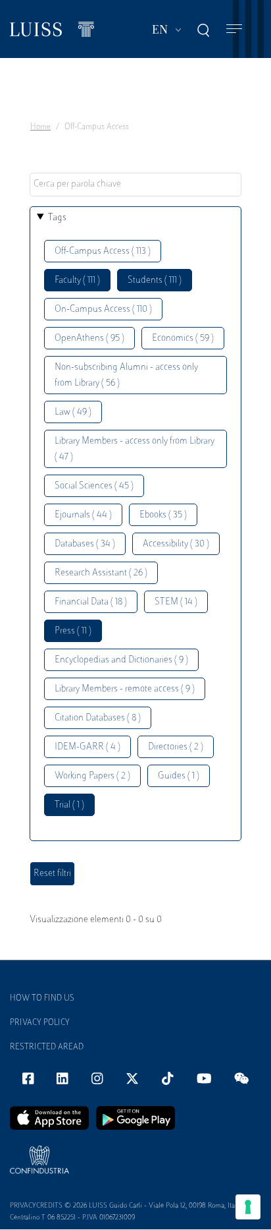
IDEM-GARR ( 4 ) (87, 747)
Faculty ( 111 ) (77, 280)
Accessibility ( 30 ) (176, 544)
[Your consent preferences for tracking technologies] (247, 1206)
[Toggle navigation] (234, 29)
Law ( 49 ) (73, 412)
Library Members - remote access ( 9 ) (125, 689)
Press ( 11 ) (73, 631)
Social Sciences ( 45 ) (94, 486)
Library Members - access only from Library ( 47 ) (134, 449)
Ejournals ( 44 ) (83, 515)
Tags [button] (57, 218)
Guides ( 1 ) (178, 776)
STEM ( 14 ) (176, 602)
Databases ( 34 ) (85, 544)
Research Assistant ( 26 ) (101, 573)
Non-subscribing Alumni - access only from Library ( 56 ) (126, 375)
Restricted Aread (47, 1047)
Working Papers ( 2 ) (92, 776)
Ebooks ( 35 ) (163, 515)
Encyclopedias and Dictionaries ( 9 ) (121, 660)
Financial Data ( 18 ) (91, 602)
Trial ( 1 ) (69, 805)
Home (40, 127)
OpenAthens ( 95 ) (89, 338)
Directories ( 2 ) (175, 747)
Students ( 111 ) (155, 280)
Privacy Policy (40, 1023)
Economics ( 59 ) (183, 338)
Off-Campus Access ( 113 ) (103, 251)
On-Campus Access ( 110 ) (103, 309)
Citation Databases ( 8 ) (98, 718)
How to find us (42, 999)
